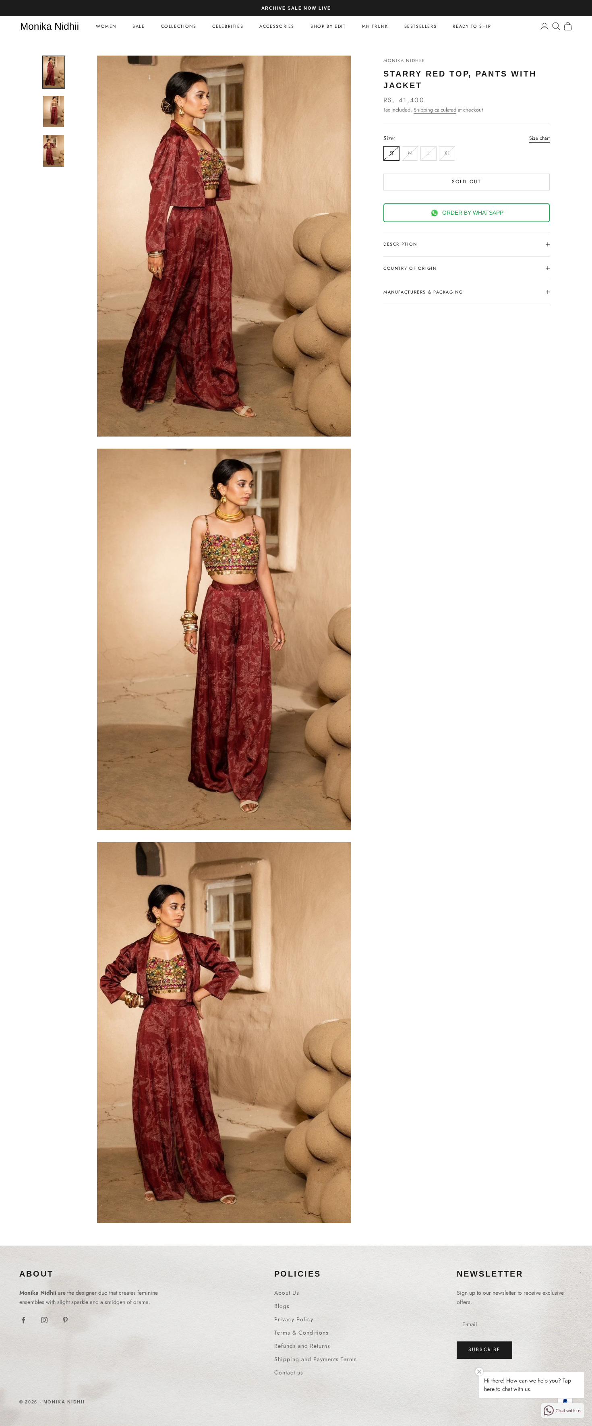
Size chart (539, 138)
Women (106, 26)
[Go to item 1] (53, 72)
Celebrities (227, 26)
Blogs (282, 1306)
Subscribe (484, 1349)
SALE (138, 26)
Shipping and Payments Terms (315, 1359)
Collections (179, 26)
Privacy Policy (293, 1319)
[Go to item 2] (53, 111)
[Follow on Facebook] (23, 1320)
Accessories (276, 26)
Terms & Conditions (301, 1333)
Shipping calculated (435, 110)
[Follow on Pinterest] (65, 1320)
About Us (286, 1293)
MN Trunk (375, 26)
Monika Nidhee (404, 60)
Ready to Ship (472, 26)
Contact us (288, 1372)
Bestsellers (420, 26)
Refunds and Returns (302, 1346)
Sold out (466, 181)
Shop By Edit (328, 26)
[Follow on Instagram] (44, 1320)
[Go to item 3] (53, 151)
